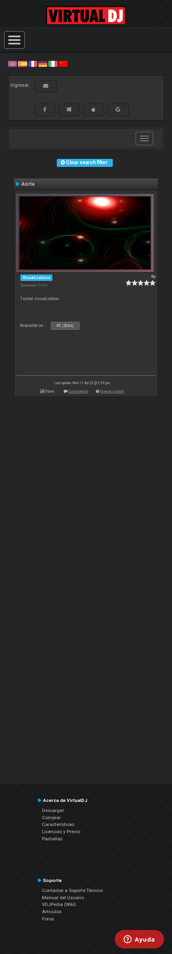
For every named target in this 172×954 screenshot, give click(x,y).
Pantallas (52, 839)
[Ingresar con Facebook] (44, 110)
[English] (12, 63)
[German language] (42, 63)
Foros (48, 919)
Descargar (53, 810)
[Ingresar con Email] (45, 86)
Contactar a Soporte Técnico (72, 890)
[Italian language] (52, 63)
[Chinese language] (63, 63)
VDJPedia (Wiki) (59, 904)
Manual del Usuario (63, 897)
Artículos (52, 911)
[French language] (32, 63)
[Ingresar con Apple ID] (93, 110)
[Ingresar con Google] (118, 110)
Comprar (51, 817)
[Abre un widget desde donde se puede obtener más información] (139, 940)
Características (58, 824)
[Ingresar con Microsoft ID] (69, 110)
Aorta (27, 184)
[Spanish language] (22, 63)
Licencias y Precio (61, 831)
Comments (78, 391)
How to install (112, 391)
